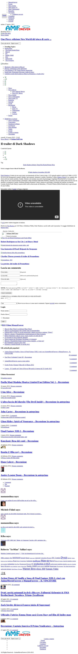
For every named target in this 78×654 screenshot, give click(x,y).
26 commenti (73, 355)
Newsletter (11, 134)
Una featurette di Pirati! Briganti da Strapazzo (19, 249)
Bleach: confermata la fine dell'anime (16, 68)
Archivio (11, 19)
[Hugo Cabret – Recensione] (10, 458)
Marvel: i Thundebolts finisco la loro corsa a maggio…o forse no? (24, 341)
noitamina (11, 564)
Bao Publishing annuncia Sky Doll (15, 342)
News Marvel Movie (18, 91)
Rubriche (11, 100)
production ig (40, 564)
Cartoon (14, 114)
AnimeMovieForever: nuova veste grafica (17, 361)
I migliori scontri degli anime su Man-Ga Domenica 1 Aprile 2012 (24, 74)
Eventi (10, 131)
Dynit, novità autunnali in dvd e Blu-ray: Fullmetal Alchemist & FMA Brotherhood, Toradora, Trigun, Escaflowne (35, 593)
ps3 (48, 563)
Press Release (12, 127)
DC (6, 53)
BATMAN (16, 558)
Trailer (10, 129)
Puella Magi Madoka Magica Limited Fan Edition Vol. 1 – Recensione (35, 382)
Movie (14, 107)
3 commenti (73, 363)
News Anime (5, 35)
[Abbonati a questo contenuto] (3, 325)
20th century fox (6, 558)
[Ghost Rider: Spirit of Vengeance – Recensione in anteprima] (13, 417)
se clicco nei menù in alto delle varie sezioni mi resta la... (18, 527)
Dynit (64, 557)
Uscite (10, 103)
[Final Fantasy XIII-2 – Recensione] (5, 427)
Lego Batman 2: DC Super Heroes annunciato (18, 70)
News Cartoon (12, 119)
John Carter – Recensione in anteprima (20, 411)
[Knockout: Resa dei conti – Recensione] (14, 437)
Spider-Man (23, 566)
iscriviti (52, 303)
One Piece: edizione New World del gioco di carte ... (26, 39)
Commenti (8, 482)
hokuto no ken (4, 561)
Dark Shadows (27, 165)
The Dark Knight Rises (12, 50)
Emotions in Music (14, 124)
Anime (14, 112)
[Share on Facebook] (5, 152)
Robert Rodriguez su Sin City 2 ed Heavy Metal (19, 242)
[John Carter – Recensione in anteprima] (5, 407)
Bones (27, 558)
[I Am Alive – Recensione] (6, 388)
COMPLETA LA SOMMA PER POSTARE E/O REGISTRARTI (21, 296)
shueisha (74, 564)
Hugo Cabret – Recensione (14, 462)
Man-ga (45, 560)
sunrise (46, 566)
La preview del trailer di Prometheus (15, 264)
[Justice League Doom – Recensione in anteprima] (2, 471)
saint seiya (69, 564)
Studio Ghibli (9, 55)
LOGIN (10, 21)
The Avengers (9, 60)
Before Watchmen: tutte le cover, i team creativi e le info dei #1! (24, 336)
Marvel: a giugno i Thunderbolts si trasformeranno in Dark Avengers (25, 334)
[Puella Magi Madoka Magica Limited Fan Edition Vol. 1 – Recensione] (6, 378)
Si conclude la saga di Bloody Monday (16, 337)
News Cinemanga (13, 120)
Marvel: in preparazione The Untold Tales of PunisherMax (22, 330)
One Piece (17, 564)
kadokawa (10, 561)
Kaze (15, 561)
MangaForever (12, 2)
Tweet (4, 15)
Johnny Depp (36, 165)
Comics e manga (13, 132)
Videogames (16, 110)
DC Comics (56, 558)
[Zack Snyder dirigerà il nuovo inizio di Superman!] (6, 601)
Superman (53, 566)
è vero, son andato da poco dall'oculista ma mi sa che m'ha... (19, 500)
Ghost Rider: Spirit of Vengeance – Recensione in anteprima (30, 421)
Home (6, 119)
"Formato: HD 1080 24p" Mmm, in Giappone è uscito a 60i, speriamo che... (24, 540)
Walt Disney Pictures (17, 569)
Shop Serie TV (12, 7)
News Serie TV (13, 98)
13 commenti (14, 609)
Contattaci (11, 16)
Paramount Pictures (25, 564)
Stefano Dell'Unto (17, 139)
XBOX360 (8, 59)
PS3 (6, 57)
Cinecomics (11, 122)
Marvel (7, 52)
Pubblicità (11, 18)
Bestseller (11, 11)
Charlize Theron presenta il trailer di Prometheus (20, 256)
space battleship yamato (15, 566)
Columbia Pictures (46, 558)
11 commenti (14, 619)
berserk (23, 558)
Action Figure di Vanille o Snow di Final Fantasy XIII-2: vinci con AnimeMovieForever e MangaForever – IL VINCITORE (33, 579)
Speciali (10, 102)
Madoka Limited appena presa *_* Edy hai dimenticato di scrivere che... (22, 553)
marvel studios (67, 561)
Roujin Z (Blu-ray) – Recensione (16, 452)
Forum (10, 4)
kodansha (29, 561)
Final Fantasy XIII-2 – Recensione (17, 431)
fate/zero (69, 558)
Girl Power (11, 125)
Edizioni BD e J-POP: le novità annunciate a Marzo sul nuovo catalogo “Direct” (29, 332)
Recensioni (11, 105)
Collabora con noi (17, 14)
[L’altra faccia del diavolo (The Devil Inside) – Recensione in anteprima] (8, 398)
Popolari (7, 486)
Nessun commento (16, 386)
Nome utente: (5, 311)
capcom (37, 558)
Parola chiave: (5, 314)
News (10, 88)
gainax (73, 558)
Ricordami (6, 318)
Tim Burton (43, 165)
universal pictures (6, 569)
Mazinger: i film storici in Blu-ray (15, 67)
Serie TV (15, 108)
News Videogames (14, 96)
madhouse (37, 561)
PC (32, 564)
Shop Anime (12, 6)
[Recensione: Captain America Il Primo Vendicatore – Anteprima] (3, 622)
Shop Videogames (13, 9)
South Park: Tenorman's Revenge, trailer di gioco (19, 72)
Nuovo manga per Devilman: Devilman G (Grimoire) (21, 339)
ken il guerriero (21, 561)
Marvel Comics (59, 561)
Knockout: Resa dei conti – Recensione (20, 441)
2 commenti (13, 415)
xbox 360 (40, 568)
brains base (32, 558)
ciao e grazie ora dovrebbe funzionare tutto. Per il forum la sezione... (21, 514)
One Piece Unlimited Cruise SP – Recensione (18, 357)
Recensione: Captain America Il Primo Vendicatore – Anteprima (32, 626)
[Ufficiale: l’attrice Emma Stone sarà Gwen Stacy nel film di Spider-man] (7, 610)
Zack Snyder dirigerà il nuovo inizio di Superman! (25, 605)
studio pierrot (40, 566)
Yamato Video (52, 569)
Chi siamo (11, 12)
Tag (6, 484)
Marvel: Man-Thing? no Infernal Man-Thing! (18, 329)
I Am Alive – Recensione (12, 392)
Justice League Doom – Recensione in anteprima (24, 475)
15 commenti (14, 599)
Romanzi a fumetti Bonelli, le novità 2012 (17, 344)
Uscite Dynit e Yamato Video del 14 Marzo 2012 (19, 365)
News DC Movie (17, 93)
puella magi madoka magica (58, 564)
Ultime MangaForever (14, 325)
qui (3, 222)
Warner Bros (8, 48)
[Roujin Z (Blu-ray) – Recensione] (3, 448)
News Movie (12, 90)
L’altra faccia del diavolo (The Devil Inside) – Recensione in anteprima (35, 402)
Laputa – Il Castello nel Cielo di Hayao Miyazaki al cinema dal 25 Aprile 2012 (28, 368)
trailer (14, 189)
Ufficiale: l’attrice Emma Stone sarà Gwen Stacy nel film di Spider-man (36, 615)
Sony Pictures (5, 566)
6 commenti (73, 359)
